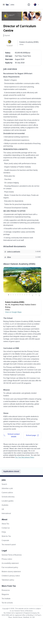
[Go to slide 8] (24, 294)
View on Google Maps (13, 312)
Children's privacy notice (11, 576)
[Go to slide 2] (10, 294)
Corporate (5, 540)
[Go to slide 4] (15, 294)
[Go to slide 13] (36, 294)
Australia (5, 505)
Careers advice (7, 492)
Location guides (7, 501)
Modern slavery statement (11, 571)
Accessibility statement (10, 563)
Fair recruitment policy (10, 567)
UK (3, 509)
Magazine (5, 594)
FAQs (4, 532)
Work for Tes (6, 536)
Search (4, 484)
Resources (6, 590)
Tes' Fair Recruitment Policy (24, 457)
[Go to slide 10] (29, 294)
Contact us (6, 528)
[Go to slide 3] (13, 294)
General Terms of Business (12, 555)
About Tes (5, 524)
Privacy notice (7, 559)
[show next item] (39, 295)
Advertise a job (7, 488)
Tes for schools (7, 603)
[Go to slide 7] (22, 294)
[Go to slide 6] (20, 294)
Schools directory (8, 497)
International (6, 513)
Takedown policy (8, 580)
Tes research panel (9, 544)
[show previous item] (32, 295)
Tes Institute (6, 598)
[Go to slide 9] (26, 294)
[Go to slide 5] (17, 294)
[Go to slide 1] (8, 294)
